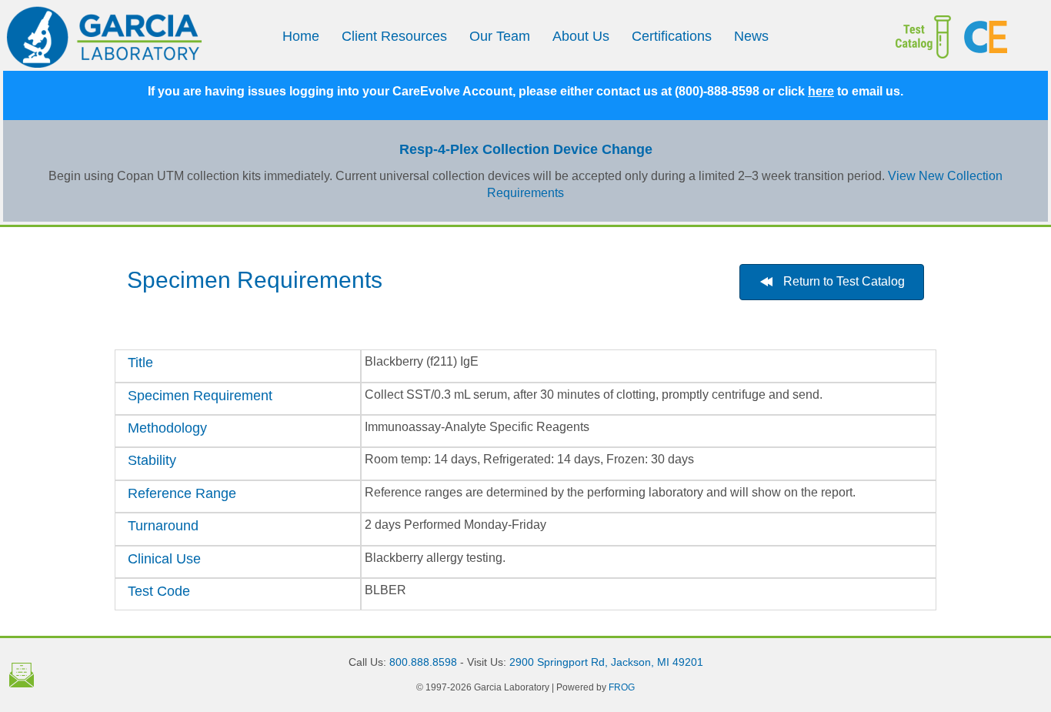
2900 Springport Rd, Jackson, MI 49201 (606, 662)
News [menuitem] (751, 36)
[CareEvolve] (1000, 36)
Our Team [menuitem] (499, 36)
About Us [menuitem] (580, 36)
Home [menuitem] (300, 36)
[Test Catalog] (907, 36)
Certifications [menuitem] (672, 36)
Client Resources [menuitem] (394, 36)
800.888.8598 (423, 662)
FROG (622, 687)
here (821, 91)
